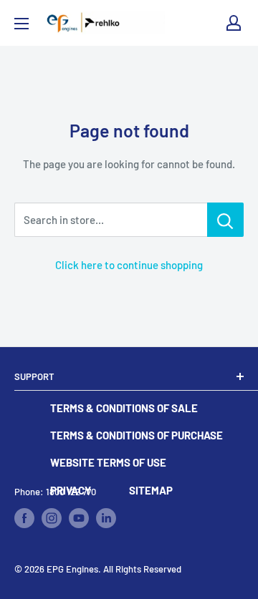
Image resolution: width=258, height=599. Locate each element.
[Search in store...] (225, 220)
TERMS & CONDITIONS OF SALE (124, 407)
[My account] (233, 23)
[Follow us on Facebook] (24, 518)
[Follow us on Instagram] (52, 518)
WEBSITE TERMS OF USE (108, 462)
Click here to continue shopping (129, 264)
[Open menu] (21, 23)
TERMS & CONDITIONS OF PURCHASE (136, 435)
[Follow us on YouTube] (79, 518)
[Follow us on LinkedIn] (106, 518)
